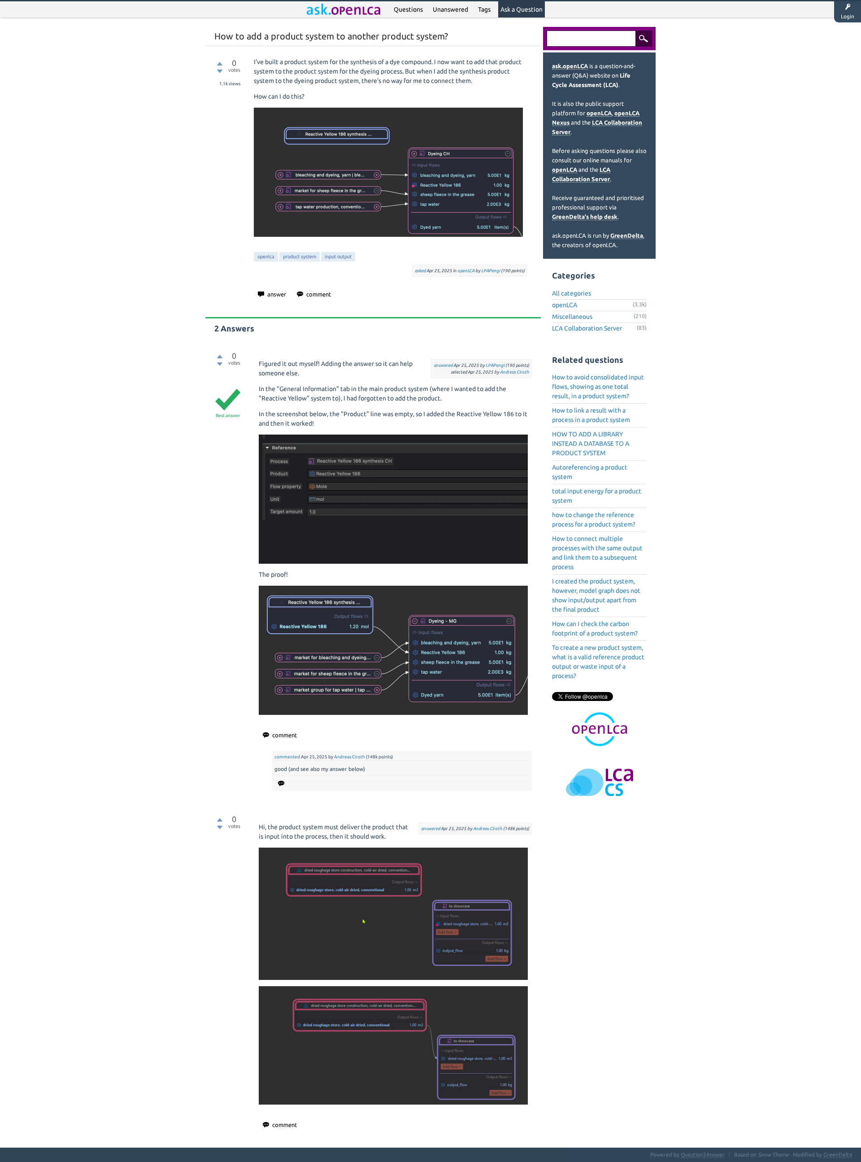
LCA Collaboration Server (587, 328)
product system (299, 256)
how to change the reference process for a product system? (593, 519)
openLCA (465, 270)
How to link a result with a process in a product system (591, 415)
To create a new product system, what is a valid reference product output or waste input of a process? (598, 661)
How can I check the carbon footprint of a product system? (595, 628)
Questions (408, 9)
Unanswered (450, 9)
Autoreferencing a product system (589, 472)
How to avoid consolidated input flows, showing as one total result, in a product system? (598, 387)
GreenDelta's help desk (584, 216)
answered (443, 365)
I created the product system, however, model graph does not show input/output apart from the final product (596, 595)
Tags (484, 9)
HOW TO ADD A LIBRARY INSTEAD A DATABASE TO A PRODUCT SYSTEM (590, 444)
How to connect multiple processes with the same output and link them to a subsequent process (597, 552)
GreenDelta (626, 235)
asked (420, 270)
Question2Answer (703, 1155)
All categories (571, 293)
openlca (265, 256)
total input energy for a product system (596, 495)
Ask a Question (521, 9)
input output (338, 256)
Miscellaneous (572, 316)
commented (287, 756)
